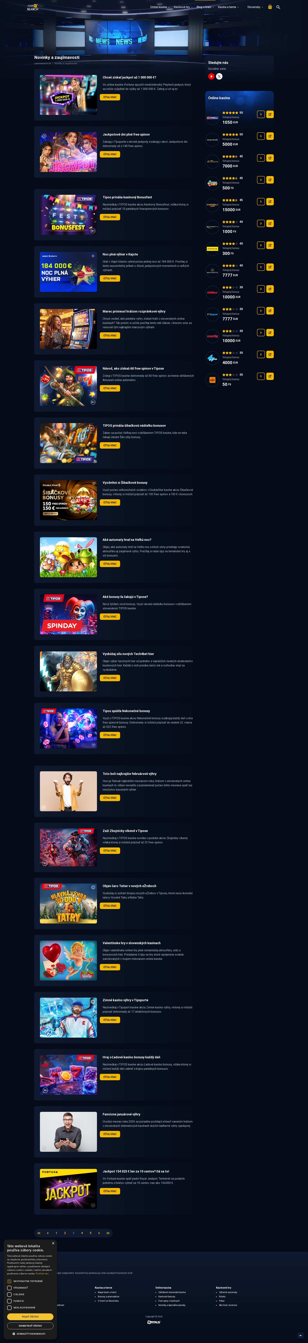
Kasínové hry (182, 7)
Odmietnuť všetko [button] (30, 1325)
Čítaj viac (110, 97)
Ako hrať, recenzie (228, 1305)
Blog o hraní (204, 7)
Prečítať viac (42, 1273)
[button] (30, 1334)
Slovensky (253, 7)
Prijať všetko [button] (30, 1316)
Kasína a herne (227, 7)
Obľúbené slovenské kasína (172, 1292)
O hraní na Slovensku (108, 1301)
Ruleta (222, 1296)
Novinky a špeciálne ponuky (171, 1305)
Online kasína (158, 7)
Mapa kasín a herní (107, 1292)
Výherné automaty (228, 1292)
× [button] (53, 1243)
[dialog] (30, 1289)
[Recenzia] (261, 114)
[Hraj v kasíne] (270, 114)
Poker (222, 1301)
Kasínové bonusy (166, 1296)
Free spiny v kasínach (169, 1301)
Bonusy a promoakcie (108, 1296)
